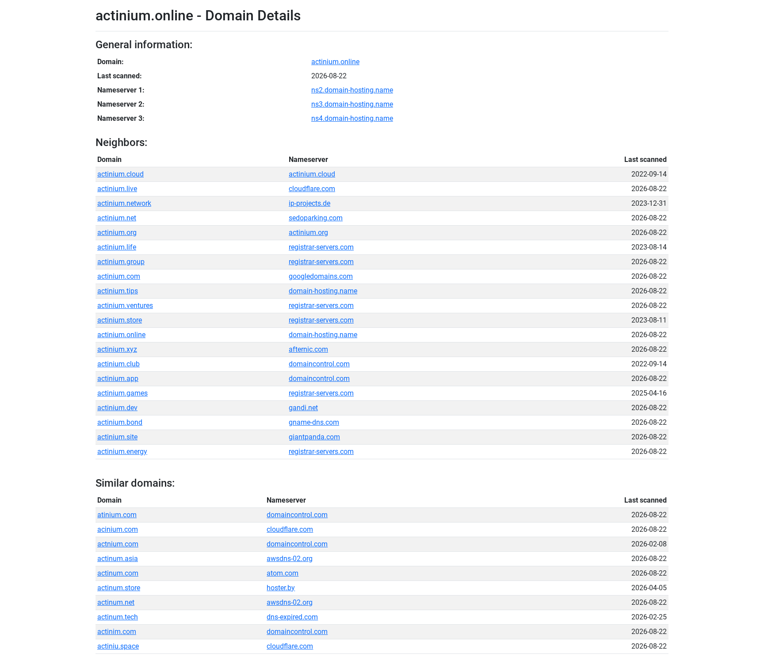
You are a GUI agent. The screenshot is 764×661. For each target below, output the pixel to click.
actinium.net (116, 218)
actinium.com (118, 276)
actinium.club (118, 364)
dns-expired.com (292, 617)
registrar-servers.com (321, 247)
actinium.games (122, 393)
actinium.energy (122, 451)
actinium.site (117, 437)
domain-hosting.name (323, 291)
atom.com (282, 573)
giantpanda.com (314, 437)
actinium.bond (119, 422)
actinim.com (116, 631)
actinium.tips (117, 291)
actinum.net (115, 602)
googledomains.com (321, 276)
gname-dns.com (314, 422)
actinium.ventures (125, 305)
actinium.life (116, 247)
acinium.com (117, 529)
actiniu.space (118, 646)
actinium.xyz (117, 349)
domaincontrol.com (319, 364)
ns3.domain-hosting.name (352, 104)
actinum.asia (117, 558)
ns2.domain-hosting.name (352, 90)
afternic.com (308, 349)
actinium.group (121, 261)
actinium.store (119, 320)
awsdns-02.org (290, 558)
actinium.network (124, 203)
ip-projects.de (309, 203)
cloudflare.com (312, 188)
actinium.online (335, 62)
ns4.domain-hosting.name (352, 118)
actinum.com (117, 573)
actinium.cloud (120, 174)
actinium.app (117, 378)
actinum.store (118, 588)
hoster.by (281, 588)
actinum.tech (117, 617)
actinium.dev (117, 408)
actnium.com (117, 544)
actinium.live (117, 188)
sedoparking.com (316, 218)
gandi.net (303, 408)
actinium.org (117, 232)
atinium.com (117, 515)
